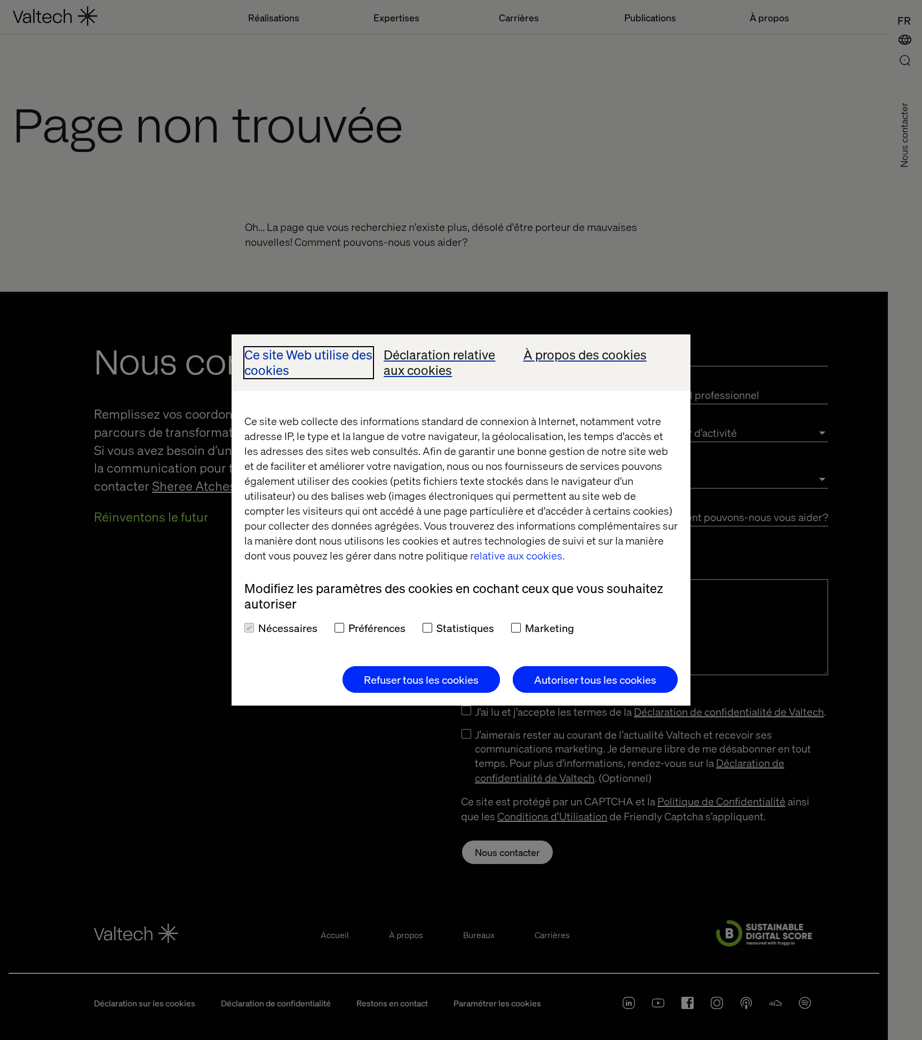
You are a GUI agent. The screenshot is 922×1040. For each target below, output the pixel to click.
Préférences (377, 628)
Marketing (549, 628)
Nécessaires (287, 628)
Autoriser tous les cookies (595, 679)
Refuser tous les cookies (421, 679)
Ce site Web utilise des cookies (308, 362)
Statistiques (465, 628)
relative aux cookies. (517, 555)
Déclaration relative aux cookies (439, 362)
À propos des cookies (585, 355)
